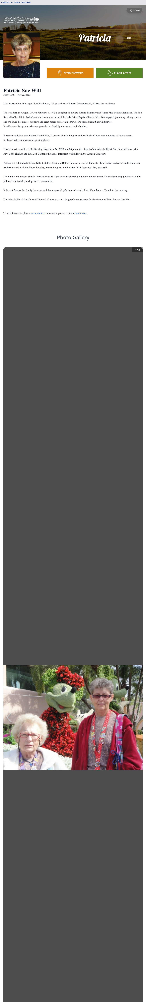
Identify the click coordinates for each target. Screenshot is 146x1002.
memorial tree (38, 213)
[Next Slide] (137, 717)
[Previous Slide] (9, 717)
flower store (81, 213)
